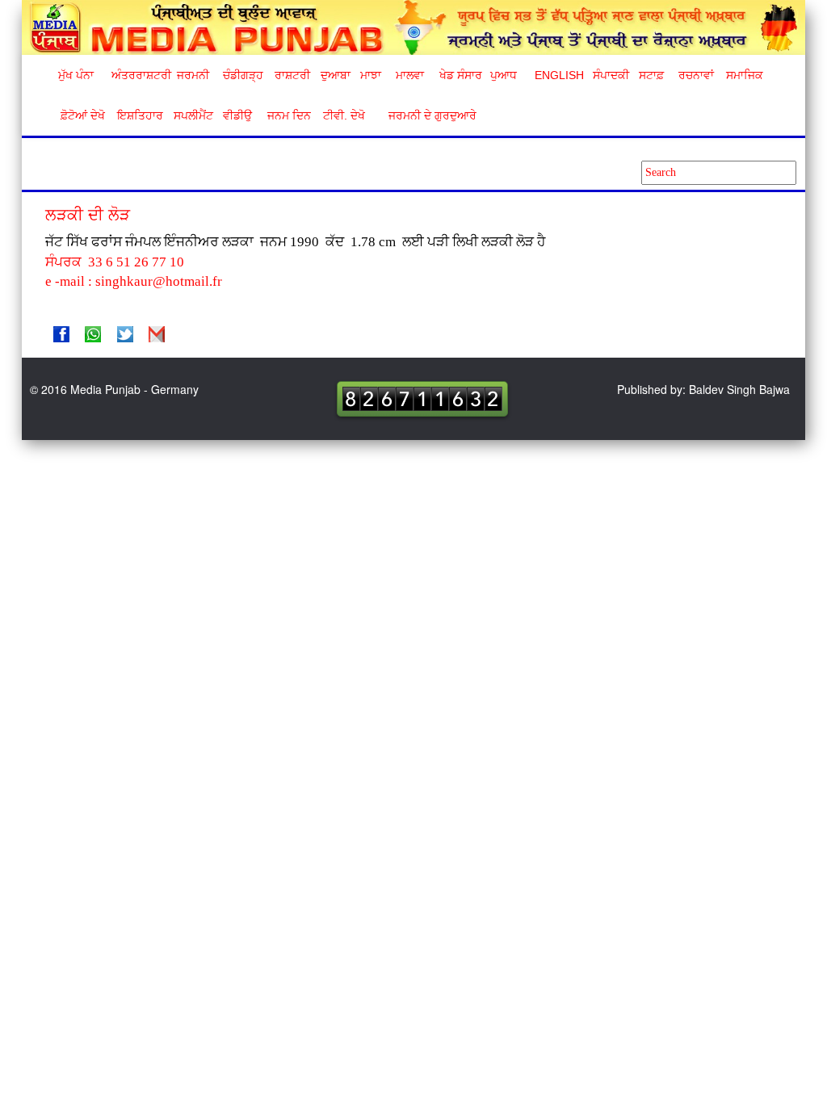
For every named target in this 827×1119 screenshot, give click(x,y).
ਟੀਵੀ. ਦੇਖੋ (343, 115)
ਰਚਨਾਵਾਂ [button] (696, 75)
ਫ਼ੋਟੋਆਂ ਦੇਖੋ (82, 115)
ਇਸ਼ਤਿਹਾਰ (139, 115)
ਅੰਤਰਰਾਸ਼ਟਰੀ (138, 75)
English (558, 75)
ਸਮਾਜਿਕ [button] (744, 75)
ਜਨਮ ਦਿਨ (288, 115)
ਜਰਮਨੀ (193, 75)
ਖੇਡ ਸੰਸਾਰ (460, 75)
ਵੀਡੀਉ (237, 115)
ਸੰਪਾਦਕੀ (611, 75)
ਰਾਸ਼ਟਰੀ (292, 75)
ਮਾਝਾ (370, 75)
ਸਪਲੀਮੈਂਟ (193, 115)
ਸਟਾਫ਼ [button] (651, 75)
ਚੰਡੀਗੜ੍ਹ (242, 75)
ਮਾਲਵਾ (410, 75)
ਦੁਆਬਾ (336, 75)
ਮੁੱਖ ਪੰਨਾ (76, 75)
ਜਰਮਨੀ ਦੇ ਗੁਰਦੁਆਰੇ (426, 115)
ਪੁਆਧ (503, 75)
